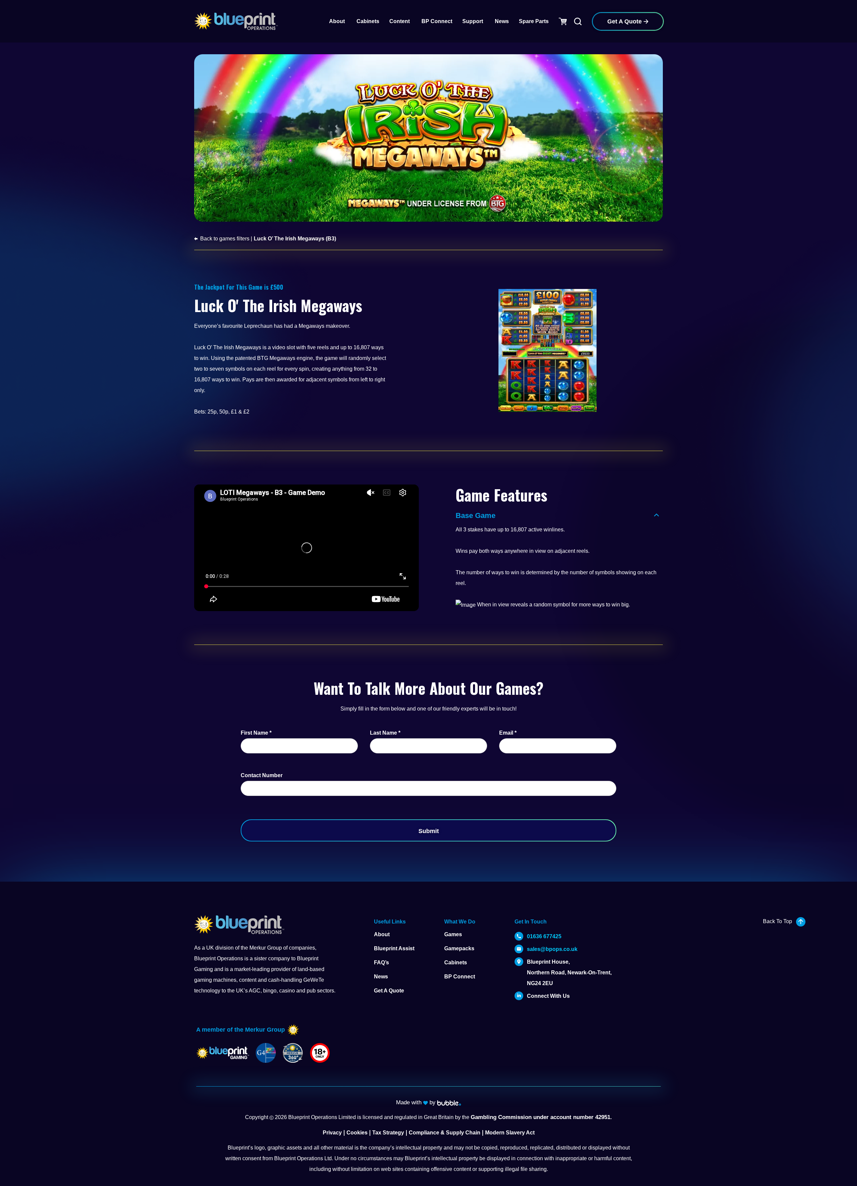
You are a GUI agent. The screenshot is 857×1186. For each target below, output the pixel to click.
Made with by (416, 1102)
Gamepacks (459, 948)
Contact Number (262, 775)
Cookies (357, 1132)
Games (453, 934)
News (381, 976)
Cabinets (455, 962)
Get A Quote (389, 990)
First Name (256, 733)
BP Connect (459, 976)
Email (508, 733)
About (382, 934)
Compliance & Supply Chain (444, 1132)
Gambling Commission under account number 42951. (541, 1117)
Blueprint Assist (394, 948)
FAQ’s (381, 962)
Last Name (385, 733)
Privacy (332, 1132)
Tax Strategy (388, 1132)
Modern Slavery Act (510, 1132)
